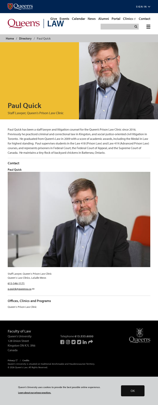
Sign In (141, 6)
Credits (25, 360)
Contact (144, 18)
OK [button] (133, 390)
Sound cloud (90, 341)
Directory (25, 38)
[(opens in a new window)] (20, 6)
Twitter (73, 341)
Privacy (11, 360)
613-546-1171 (16, 283)
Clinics (128, 18)
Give (53, 18)
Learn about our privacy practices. (34, 392)
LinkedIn (85, 341)
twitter (79, 341)
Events (64, 18)
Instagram (68, 341)
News (92, 18)
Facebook (62, 341)
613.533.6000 (84, 336)
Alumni (103, 18)
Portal (116, 18)
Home (10, 38)
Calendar (78, 18)
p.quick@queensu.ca (19, 289)
